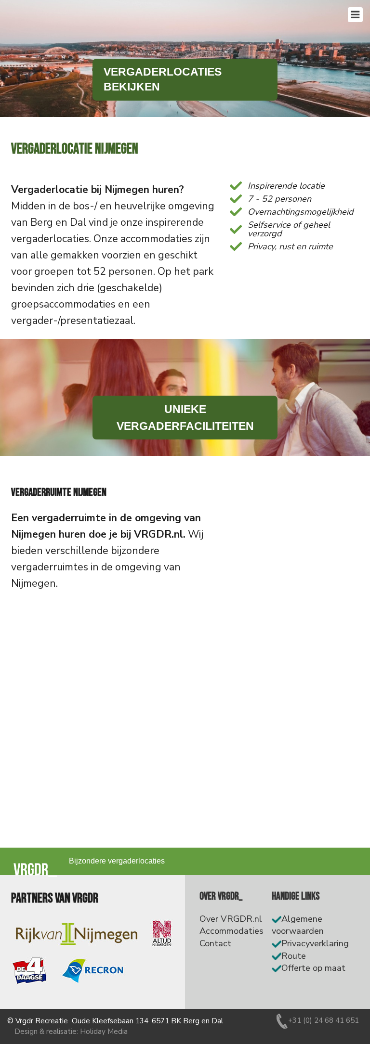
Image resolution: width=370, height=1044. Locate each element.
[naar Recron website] (92, 970)
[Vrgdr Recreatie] (35, 870)
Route (293, 956)
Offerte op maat (313, 968)
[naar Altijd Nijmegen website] (162, 933)
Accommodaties (231, 931)
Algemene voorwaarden (298, 925)
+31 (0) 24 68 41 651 (323, 1020)
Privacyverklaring (315, 943)
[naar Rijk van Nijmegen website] (76, 933)
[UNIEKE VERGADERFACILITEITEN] (185, 397)
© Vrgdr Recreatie (37, 1021)
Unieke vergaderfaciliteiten (185, 417)
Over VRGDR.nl (230, 919)
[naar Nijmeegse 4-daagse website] (29, 970)
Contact (215, 943)
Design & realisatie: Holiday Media (71, 1031)
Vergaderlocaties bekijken (163, 79)
